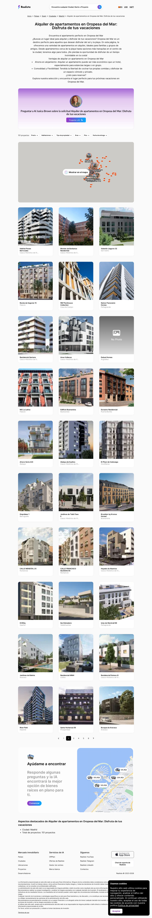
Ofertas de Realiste (56, 861)
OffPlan (52, 857)
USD (126, 7)
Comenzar (34, 803)
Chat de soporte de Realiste (122, 864)
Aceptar (116, 911)
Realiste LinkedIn (86, 865)
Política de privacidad (128, 905)
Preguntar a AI (74, 120)
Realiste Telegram (87, 861)
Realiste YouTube (87, 857)
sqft (132, 7)
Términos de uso (23, 912)
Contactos (84, 869)
